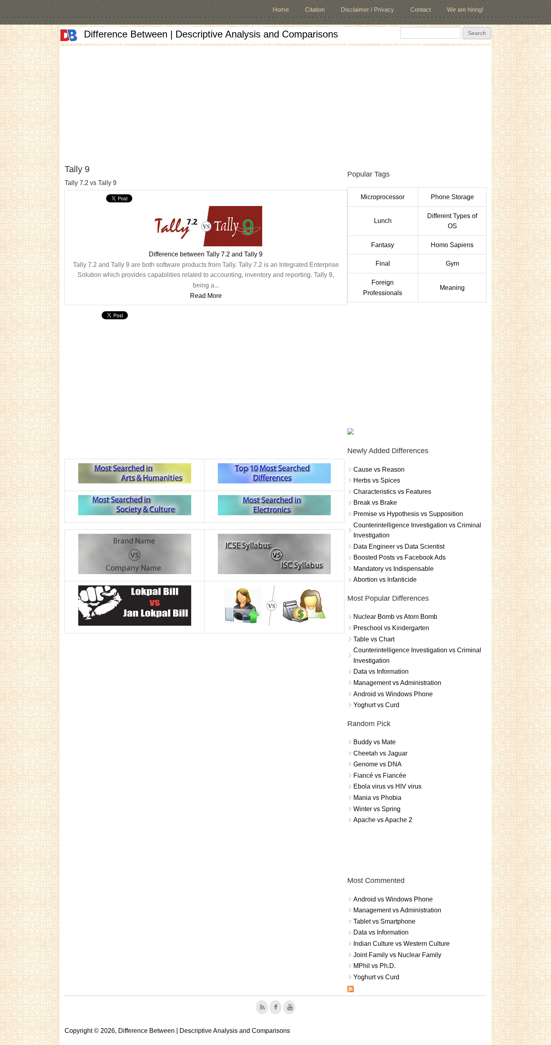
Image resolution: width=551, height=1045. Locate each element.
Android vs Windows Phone (393, 694)
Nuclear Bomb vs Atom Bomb (395, 616)
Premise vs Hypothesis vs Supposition (408, 513)
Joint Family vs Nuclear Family (397, 954)
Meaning (452, 287)
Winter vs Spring (377, 809)
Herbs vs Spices (376, 480)
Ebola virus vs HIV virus (387, 786)
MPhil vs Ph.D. (374, 965)
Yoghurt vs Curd (376, 705)
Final (383, 263)
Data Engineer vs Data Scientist (399, 546)
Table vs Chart (373, 639)
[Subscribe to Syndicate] (350, 990)
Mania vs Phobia (377, 797)
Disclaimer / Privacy (367, 9)
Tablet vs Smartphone (384, 921)
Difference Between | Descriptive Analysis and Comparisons (211, 34)
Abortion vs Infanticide (385, 579)
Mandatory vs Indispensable (393, 568)
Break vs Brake (375, 502)
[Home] (68, 35)
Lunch (383, 220)
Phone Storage (452, 197)
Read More (206, 295)
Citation (315, 9)
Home (281, 9)
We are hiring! (465, 9)
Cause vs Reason (379, 469)
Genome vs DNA (377, 764)
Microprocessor (383, 197)
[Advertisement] (275, 102)
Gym (452, 263)
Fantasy (382, 244)
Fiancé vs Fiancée (379, 775)
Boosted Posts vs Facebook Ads (399, 557)
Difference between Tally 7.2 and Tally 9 (206, 254)
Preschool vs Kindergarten (391, 628)
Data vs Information (381, 671)
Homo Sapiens (452, 244)
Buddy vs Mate (374, 742)
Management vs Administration (397, 682)
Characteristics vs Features (392, 491)
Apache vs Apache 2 (382, 819)
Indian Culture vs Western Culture (401, 943)
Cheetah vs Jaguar (380, 753)
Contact (420, 9)
